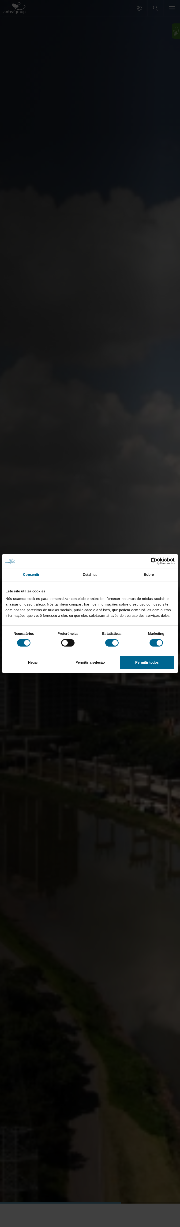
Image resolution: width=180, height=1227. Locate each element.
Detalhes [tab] (90, 574)
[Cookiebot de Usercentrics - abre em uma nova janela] (154, 561)
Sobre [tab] (149, 574)
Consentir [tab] (31, 574)
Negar (33, 662)
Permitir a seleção (90, 662)
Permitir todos (147, 662)
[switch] (68, 643)
